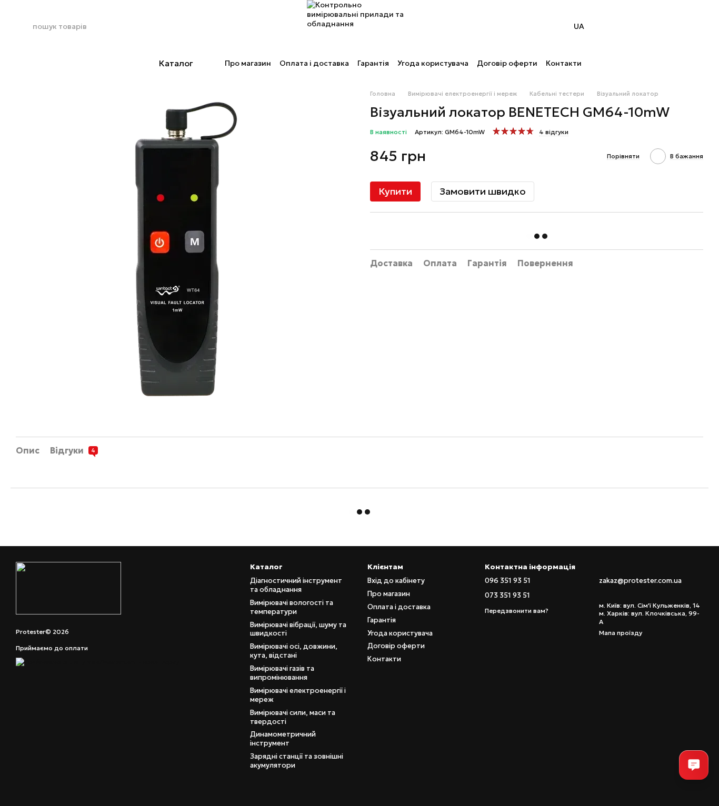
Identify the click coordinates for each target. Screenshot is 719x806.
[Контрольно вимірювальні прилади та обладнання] (68, 587)
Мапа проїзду (620, 633)
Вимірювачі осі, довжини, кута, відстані (293, 651)
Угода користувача (432, 63)
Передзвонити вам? (516, 610)
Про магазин (248, 63)
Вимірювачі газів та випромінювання (282, 673)
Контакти (564, 63)
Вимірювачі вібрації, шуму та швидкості (298, 629)
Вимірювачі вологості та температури (291, 607)
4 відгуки (553, 132)
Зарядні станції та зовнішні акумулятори (296, 761)
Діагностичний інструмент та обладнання (296, 585)
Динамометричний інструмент (283, 739)
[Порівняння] (640, 26)
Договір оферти (507, 63)
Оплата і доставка (314, 63)
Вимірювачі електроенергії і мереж (298, 695)
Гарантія (373, 63)
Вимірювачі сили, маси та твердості (292, 717)
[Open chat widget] (693, 765)
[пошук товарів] (24, 26)
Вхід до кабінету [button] (396, 580)
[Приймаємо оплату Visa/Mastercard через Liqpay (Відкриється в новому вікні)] (97, 661)
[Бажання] (667, 26)
